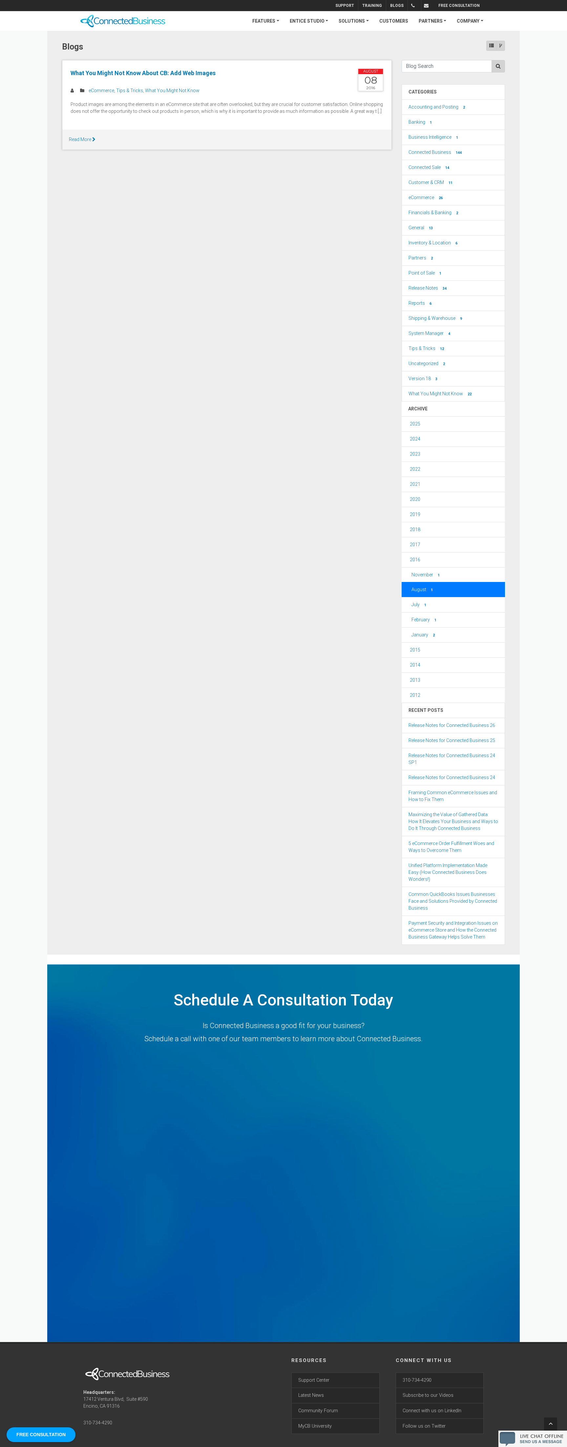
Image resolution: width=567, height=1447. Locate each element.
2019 (415, 514)
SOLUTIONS (352, 21)
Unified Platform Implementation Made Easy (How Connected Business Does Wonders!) (448, 872)
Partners (421, 257)
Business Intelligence (433, 137)
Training (372, 5)
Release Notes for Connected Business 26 (452, 725)
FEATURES (263, 21)
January (423, 634)
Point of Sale (425, 273)
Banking (420, 122)
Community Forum (318, 1411)
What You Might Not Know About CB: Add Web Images (143, 73)
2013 (415, 680)
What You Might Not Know (172, 90)
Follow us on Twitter (424, 1426)
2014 (415, 665)
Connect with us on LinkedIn (432, 1411)
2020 (415, 499)
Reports (420, 303)
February (423, 619)
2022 (415, 469)
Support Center (313, 1380)
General (421, 227)
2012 (415, 695)
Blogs (397, 5)
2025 (415, 423)
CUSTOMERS (393, 21)
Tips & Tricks (129, 90)
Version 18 (423, 378)
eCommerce (101, 90)
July (418, 604)
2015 (415, 649)
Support (344, 5)
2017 (415, 544)
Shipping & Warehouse (435, 318)
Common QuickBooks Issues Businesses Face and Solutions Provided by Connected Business (453, 901)
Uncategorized (427, 363)
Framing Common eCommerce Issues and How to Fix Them (453, 796)
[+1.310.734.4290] (414, 5)
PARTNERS (431, 21)
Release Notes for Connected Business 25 (452, 740)
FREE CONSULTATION (459, 5)
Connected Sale (429, 167)
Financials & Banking (433, 212)
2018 (415, 529)
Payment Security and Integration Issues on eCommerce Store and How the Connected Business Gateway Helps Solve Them (453, 930)
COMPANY (468, 21)
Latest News (311, 1395)
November (425, 574)
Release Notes (428, 288)
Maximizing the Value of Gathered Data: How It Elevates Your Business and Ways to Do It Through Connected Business (453, 821)
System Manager (429, 333)
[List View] (491, 46)
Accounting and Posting (437, 107)
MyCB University (315, 1426)
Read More (80, 139)
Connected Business (435, 152)
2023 (415, 454)
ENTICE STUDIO (307, 21)
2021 (415, 484)
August (422, 589)
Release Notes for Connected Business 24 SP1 (452, 759)
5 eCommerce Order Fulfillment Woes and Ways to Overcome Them (451, 847)
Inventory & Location (433, 242)
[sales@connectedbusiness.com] (427, 5)
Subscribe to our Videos (428, 1395)
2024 (415, 439)
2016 (415, 559)
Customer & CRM (430, 182)
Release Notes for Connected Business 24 (452, 777)
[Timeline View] (500, 46)
